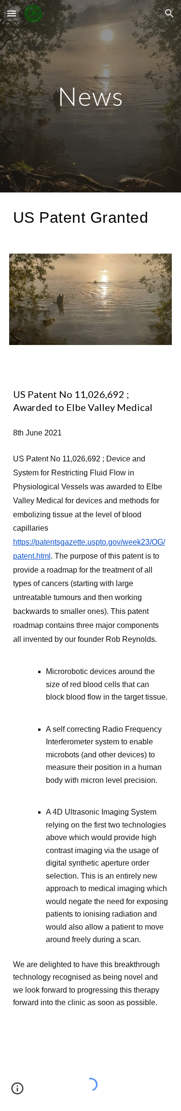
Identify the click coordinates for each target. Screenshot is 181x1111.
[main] (90, 96)
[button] (11, 13)
